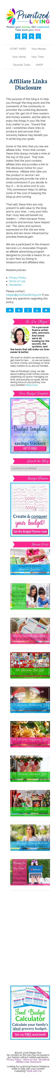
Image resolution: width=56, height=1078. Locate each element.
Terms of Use (17, 281)
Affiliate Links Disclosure (28, 1062)
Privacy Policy (17, 277)
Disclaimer (15, 284)
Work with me (34, 1071)
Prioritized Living (28, 19)
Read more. (32, 385)
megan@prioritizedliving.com (23, 294)
